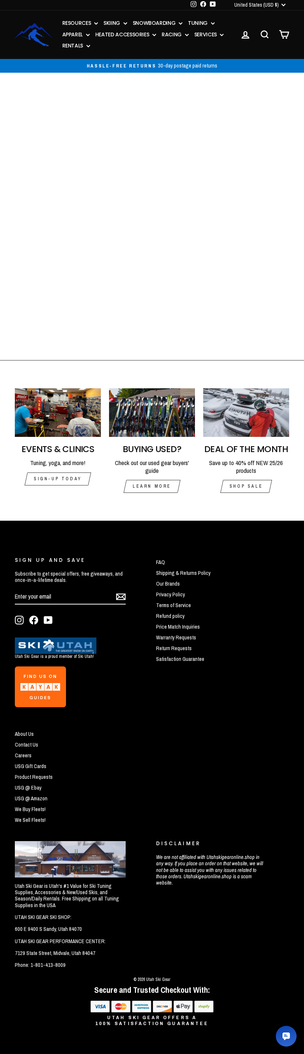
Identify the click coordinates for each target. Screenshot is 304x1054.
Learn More (152, 486)
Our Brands (168, 583)
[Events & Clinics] (58, 412)
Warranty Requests (176, 637)
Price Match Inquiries (178, 626)
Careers (23, 755)
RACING (172, 34)
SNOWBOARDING (155, 23)
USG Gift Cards (30, 766)
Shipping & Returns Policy (183, 573)
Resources (77, 23)
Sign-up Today (58, 479)
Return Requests (174, 648)
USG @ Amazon (31, 798)
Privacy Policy (170, 594)
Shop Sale (246, 486)
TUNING (198, 23)
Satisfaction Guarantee (180, 659)
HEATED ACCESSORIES (123, 34)
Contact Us (26, 744)
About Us (24, 734)
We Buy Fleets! (30, 809)
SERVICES (206, 34)
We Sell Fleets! (30, 820)
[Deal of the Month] (246, 412)
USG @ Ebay (28, 787)
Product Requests (34, 777)
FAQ (160, 562)
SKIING (112, 23)
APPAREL (73, 34)
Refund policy (170, 616)
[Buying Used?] (152, 412)
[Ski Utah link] (55, 651)
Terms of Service (173, 605)
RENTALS (73, 45)
